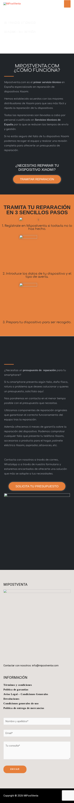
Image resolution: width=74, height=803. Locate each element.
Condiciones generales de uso (21, 703)
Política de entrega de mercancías (23, 708)
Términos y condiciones (17, 685)
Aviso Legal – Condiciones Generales (25, 694)
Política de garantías (15, 689)
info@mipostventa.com (45, 665)
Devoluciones (11, 698)
